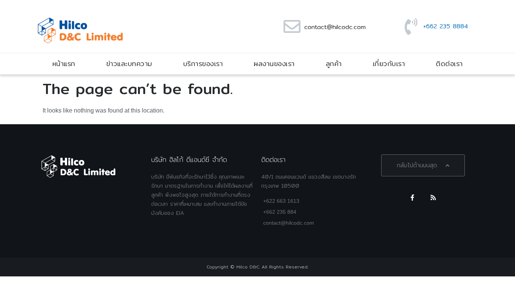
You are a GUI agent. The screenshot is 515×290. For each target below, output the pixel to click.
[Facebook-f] (412, 197)
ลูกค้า (334, 63)
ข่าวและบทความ (129, 63)
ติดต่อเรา (449, 63)
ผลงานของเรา (274, 63)
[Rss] (433, 197)
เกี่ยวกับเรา (389, 63)
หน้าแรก (63, 63)
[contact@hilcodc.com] (292, 26)
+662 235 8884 (445, 26)
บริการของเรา (203, 63)
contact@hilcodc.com (335, 27)
